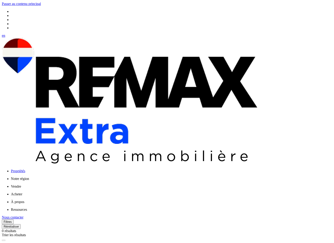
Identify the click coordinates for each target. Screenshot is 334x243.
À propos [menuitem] (17, 202)
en (3, 35)
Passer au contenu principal (21, 4)
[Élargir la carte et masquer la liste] (3, 240)
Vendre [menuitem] (16, 186)
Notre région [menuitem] (20, 179)
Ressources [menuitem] (19, 209)
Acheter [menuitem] (16, 194)
